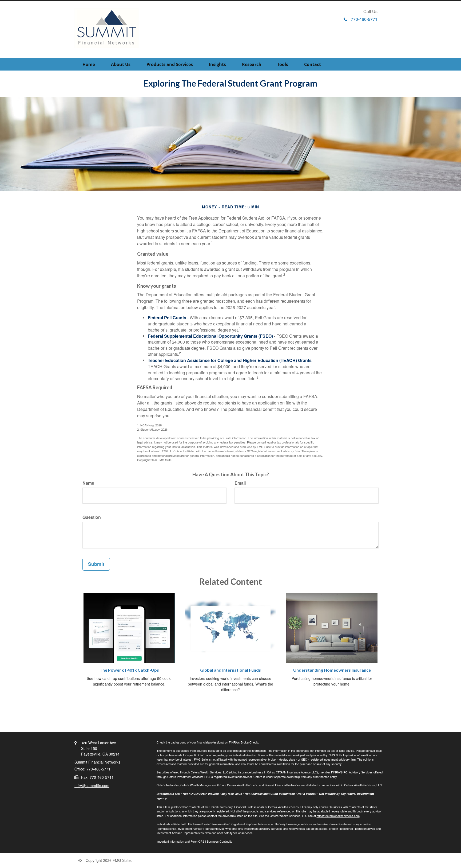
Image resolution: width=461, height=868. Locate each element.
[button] (120, 64)
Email (240, 483)
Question (91, 517)
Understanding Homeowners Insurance (332, 669)
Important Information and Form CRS (180, 841)
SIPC (344, 772)
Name (88, 483)
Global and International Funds (230, 669)
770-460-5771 (364, 19)
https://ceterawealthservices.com (338, 815)
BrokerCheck (249, 742)
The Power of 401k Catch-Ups (129, 669)
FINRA (335, 772)
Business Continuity (219, 841)
